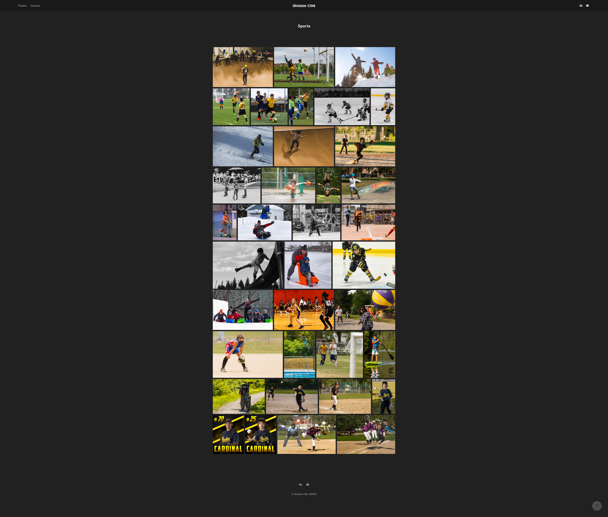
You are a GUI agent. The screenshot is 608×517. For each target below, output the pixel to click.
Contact (35, 5)
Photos (22, 5)
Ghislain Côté (304, 5)
